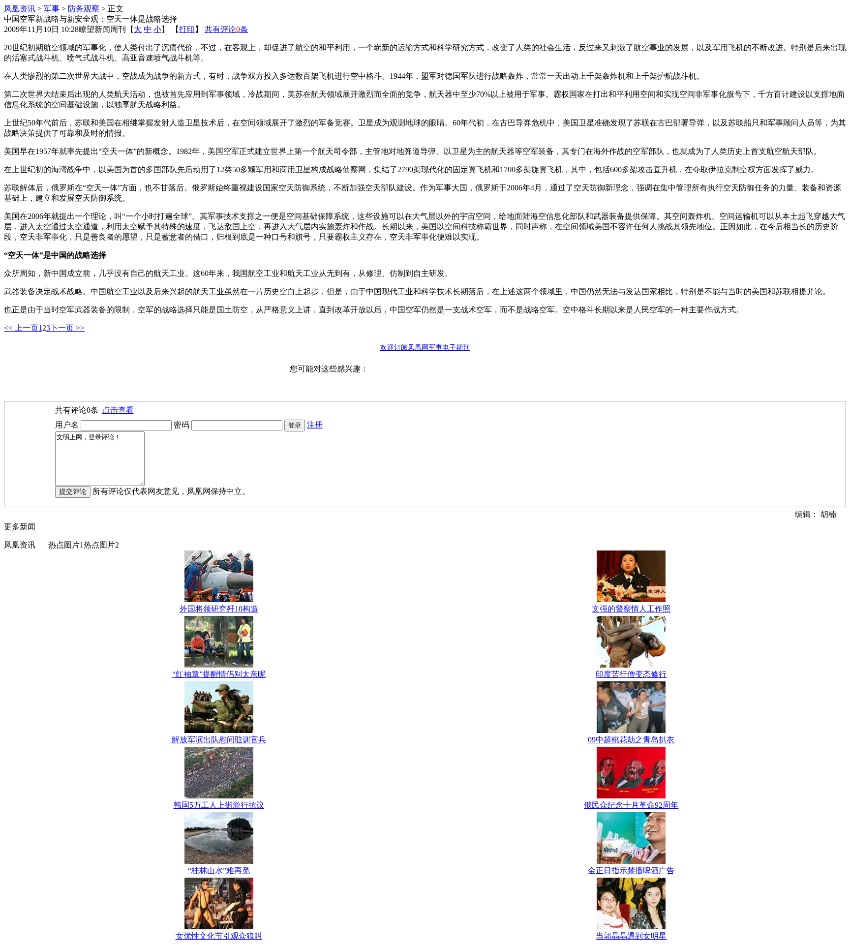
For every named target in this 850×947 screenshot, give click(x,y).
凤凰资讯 (19, 8)
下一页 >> (67, 328)
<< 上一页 (21, 328)
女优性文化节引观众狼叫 (219, 936)
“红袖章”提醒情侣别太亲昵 (219, 674)
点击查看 (118, 410)
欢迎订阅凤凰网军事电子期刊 (425, 347)
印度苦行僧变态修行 (631, 674)
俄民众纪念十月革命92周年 (631, 805)
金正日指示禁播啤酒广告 (631, 870)
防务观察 (83, 8)
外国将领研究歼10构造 (219, 609)
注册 (315, 425)
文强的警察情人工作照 (631, 609)
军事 (52, 8)
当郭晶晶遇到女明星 (631, 936)
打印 (187, 29)
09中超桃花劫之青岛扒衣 (631, 739)
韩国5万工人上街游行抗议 (219, 805)
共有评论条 (226, 29)
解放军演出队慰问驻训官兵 (219, 739)
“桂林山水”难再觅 (219, 870)
